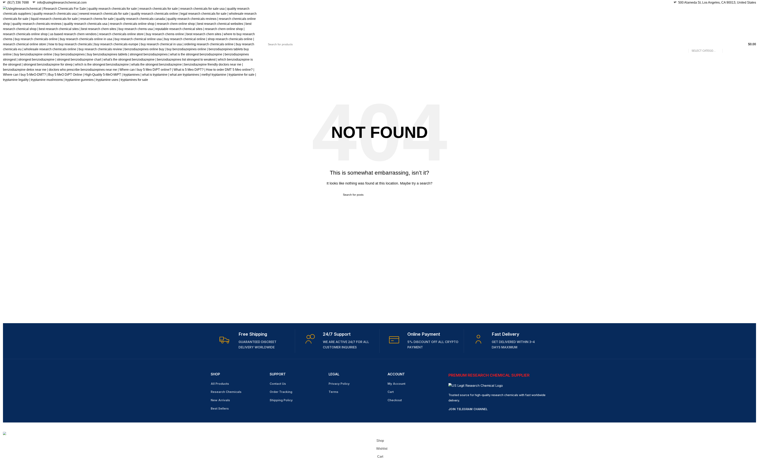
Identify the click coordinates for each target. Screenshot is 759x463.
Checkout (395, 400)
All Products (220, 384)
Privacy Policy (339, 384)
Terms (333, 392)
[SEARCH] (727, 44)
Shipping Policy (281, 400)
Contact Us (278, 384)
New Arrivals (220, 400)
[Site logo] (130, 44)
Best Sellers (220, 408)
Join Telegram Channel (468, 409)
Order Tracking (281, 392)
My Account (396, 384)
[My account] (741, 44)
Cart (391, 392)
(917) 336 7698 (18, 2)
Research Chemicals (226, 392)
